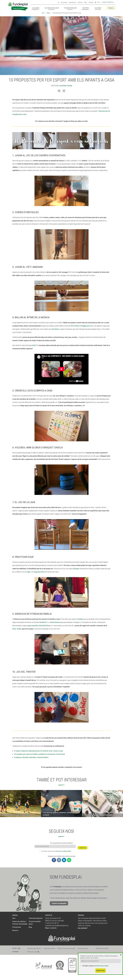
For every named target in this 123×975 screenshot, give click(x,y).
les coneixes (82, 928)
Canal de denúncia (83, 948)
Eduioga (76, 569)
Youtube (80, 619)
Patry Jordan (16, 629)
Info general (64, 2)
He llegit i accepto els (56, 851)
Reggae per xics (87, 326)
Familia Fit (42, 622)
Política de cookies (32, 952)
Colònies (98, 8)
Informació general (35, 918)
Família (69, 86)
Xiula (34, 345)
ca (98, 2)
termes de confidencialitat (63, 851)
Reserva (111, 8)
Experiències (72, 2)
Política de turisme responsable (66, 948)
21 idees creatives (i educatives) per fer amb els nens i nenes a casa (38, 751)
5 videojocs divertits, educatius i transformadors (31, 757)
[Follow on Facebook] (54, 860)
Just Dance (55, 329)
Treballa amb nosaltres (102, 948)
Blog (85, 2)
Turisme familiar (70, 8)
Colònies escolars (52, 8)
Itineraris (80, 2)
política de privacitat (102, 966)
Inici (43, 13)
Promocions (16, 927)
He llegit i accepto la (95, 966)
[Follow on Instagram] (59, 860)
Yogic (28, 572)
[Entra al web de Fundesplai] (61, 941)
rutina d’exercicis (56, 622)
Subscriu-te (83, 847)
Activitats (63, 86)
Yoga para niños (39, 572)
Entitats (85, 8)
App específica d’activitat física (39, 625)
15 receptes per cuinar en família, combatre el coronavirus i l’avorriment (39, 754)
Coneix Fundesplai (108, 2)
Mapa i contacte (50, 928)
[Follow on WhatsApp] (69, 860)
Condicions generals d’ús (34, 948)
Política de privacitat (49, 948)
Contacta (91, 2)
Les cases (35, 8)
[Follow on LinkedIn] (64, 860)
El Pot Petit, (74, 326)
